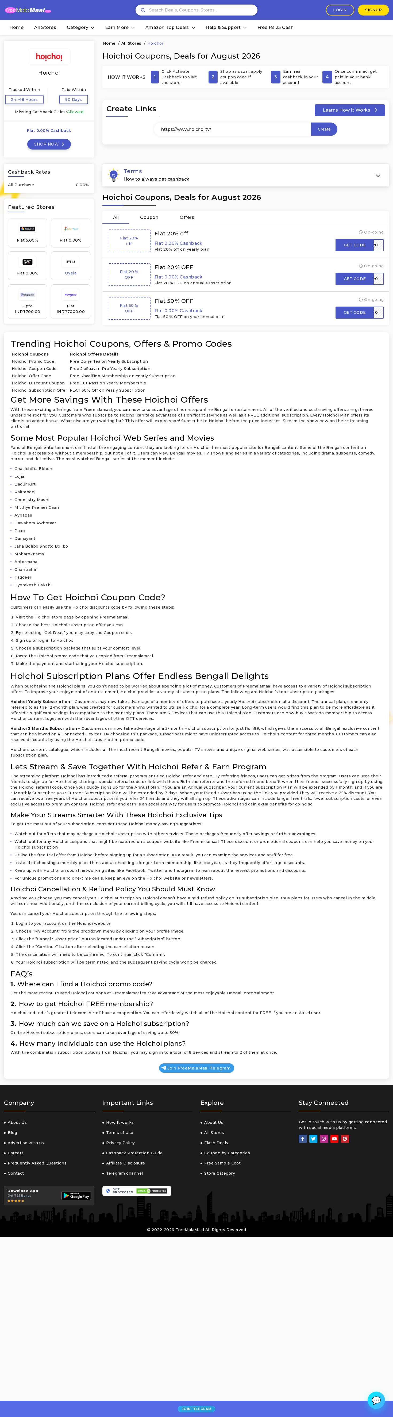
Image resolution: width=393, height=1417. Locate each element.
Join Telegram (196, 1409)
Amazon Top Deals (167, 27)
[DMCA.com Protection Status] (152, 1191)
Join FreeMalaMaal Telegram (199, 1068)
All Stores (45, 27)
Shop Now (47, 144)
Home (16, 27)
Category (77, 27)
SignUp (373, 9)
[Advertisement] (160, 1327)
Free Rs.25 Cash (275, 27)
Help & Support (223, 27)
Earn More (117, 27)
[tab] (245, 175)
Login (340, 9)
